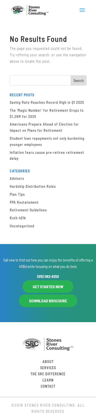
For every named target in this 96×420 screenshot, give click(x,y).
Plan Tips (17, 194)
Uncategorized (22, 226)
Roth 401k (18, 218)
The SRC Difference (48, 374)
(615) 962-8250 (48, 276)
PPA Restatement (24, 202)
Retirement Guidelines (28, 210)
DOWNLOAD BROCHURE (48, 300)
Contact (48, 386)
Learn (48, 380)
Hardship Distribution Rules (33, 186)
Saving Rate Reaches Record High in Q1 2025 (47, 102)
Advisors (17, 178)
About (48, 361)
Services (48, 368)
